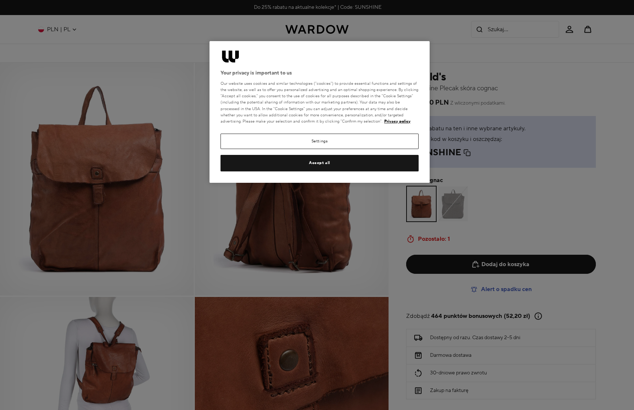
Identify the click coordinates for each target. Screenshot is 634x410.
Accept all (319, 163)
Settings (319, 141)
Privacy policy (397, 121)
